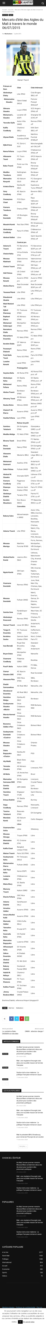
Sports (11, 15)
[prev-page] (3, 1084)
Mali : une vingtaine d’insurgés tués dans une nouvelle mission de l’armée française (30, 1063)
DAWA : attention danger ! (34, 1031)
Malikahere (8, 34)
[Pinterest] (22, 1018)
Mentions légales (8, 1307)
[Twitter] (16, 1018)
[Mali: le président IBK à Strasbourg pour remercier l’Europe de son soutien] (8, 1138)
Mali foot (11, 1008)
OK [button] (20, 1322)
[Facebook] (11, 1018)
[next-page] (7, 1084)
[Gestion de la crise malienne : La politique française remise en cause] (8, 1075)
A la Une (10, 10)
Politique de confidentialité (25, 1307)
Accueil (4, 10)
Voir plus (22, 1146)
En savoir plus (28, 1322)
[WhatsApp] (27, 1018)
